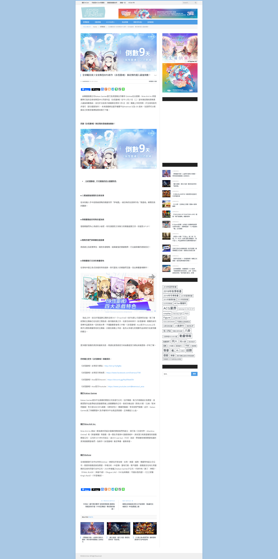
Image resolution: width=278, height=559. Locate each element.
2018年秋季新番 (172, 291)
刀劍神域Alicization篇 (170, 336)
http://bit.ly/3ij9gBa (112, 366)
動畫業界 (166, 342)
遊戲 (155, 81)
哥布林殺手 (192, 342)
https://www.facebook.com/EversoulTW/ (123, 372)
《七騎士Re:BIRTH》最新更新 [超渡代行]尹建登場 (145, 538)
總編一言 (123, 3)
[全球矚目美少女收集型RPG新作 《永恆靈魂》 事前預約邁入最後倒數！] (118, 52)
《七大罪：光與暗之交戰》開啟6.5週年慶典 (184, 205)
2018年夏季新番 (170, 287)
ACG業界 (170, 308)
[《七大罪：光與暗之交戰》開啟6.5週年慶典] (166, 203)
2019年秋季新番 (183, 300)
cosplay (167, 313)
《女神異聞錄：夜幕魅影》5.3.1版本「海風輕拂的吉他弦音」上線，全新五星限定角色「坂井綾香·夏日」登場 (184, 271)
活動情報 (98, 22)
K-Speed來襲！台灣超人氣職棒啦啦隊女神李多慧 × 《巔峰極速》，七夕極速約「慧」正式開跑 (184, 226)
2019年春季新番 (169, 299)
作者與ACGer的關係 (98, 3)
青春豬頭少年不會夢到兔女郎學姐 (172, 359)
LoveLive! (177, 318)
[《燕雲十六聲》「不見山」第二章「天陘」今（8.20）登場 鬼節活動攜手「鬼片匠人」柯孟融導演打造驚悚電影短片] (166, 236)
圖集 (164, 346)
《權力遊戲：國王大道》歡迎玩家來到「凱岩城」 (119, 538)
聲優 (166, 350)
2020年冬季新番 (167, 303)
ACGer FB (131, 3)
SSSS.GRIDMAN (169, 322)
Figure (166, 317)
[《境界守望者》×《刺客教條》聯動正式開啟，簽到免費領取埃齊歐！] (166, 258)
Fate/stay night (177, 314)
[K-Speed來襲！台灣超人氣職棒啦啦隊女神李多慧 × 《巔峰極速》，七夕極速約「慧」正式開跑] (166, 224)
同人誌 (183, 341)
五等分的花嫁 (167, 326)
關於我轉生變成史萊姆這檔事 (185, 356)
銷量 (173, 355)
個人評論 (167, 331)
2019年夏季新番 (187, 296)
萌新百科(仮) (137, 22)
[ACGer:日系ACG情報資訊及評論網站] (93, 12)
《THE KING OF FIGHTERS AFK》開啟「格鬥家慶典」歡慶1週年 (184, 215)
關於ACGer (85, 3)
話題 (189, 350)
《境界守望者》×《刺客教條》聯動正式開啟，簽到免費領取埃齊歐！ (184, 260)
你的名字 (190, 326)
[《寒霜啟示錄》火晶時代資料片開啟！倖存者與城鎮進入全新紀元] (92, 528)
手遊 (187, 345)
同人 (174, 341)
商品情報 (125, 22)
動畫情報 (185, 336)
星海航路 (150, 22)
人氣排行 (179, 325)
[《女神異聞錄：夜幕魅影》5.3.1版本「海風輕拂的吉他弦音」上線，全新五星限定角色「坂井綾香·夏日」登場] (166, 268)
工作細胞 (171, 346)
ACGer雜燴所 (180, 303)
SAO (184, 318)
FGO (186, 313)
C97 (192, 309)
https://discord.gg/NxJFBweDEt (120, 379)
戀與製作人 (179, 346)
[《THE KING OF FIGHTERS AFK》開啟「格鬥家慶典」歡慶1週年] (166, 214)
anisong (181, 309)
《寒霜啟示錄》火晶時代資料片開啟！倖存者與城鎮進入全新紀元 (92, 539)
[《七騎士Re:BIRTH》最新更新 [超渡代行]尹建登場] (145, 528)
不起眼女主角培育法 (183, 322)
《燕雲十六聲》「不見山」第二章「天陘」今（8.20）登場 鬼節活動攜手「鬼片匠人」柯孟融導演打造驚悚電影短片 (184, 239)
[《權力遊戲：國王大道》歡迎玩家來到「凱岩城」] (118, 528)
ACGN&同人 (110, 22)
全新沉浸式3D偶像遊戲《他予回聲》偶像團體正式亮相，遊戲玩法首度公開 (184, 249)
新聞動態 (86, 22)
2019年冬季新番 (171, 295)
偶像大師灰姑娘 (177, 331)
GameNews (85, 81)
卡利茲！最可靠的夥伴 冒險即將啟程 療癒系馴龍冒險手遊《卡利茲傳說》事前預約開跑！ (99, 506)
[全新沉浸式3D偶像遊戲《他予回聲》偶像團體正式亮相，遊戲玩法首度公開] (166, 248)
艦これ (175, 350)
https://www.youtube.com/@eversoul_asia (126, 386)
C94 (187, 309)
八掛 (187, 330)
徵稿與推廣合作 (112, 3)
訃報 (182, 351)
